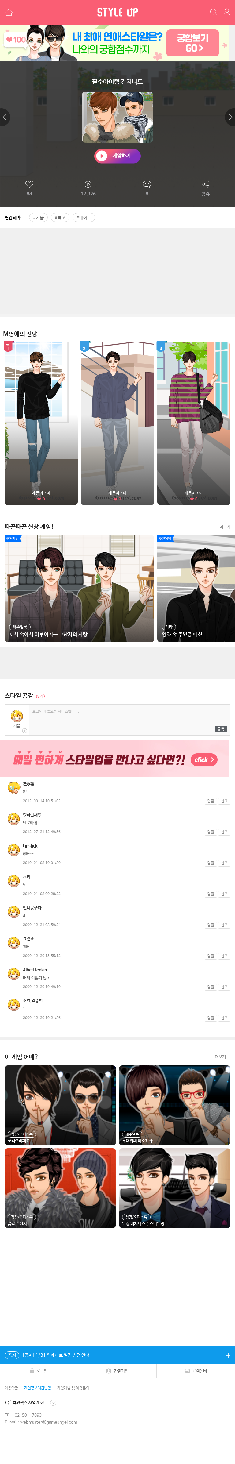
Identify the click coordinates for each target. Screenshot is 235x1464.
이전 (5, 117)
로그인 (41, 1371)
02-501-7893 (28, 1415)
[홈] (8, 12)
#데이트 (83, 217)
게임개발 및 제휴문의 (73, 1388)
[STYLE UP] (117, 12)
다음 (230, 117)
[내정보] (228, 12)
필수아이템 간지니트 (117, 82)
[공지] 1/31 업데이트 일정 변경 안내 (48, 1355)
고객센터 (199, 1371)
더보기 (224, 526)
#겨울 (38, 217)
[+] (228, 1355)
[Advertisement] (117, 271)
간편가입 (121, 1371)
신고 (224, 801)
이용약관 (11, 1388)
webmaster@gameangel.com (48, 1422)
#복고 (60, 217)
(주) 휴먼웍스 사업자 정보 (26, 1402)
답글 (210, 801)
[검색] (214, 12)
